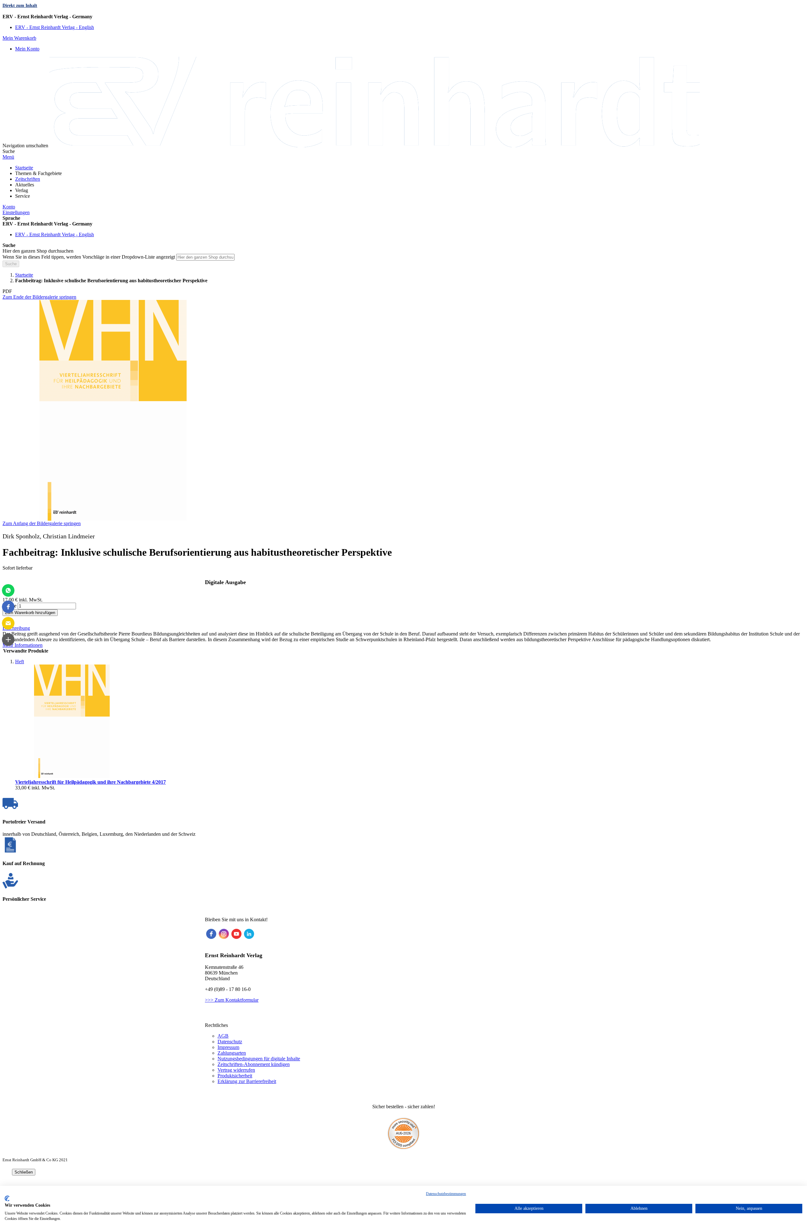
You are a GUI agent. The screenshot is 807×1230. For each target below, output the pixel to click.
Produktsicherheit (235, 1075)
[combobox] (205, 257)
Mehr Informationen (23, 645)
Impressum (228, 1047)
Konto (9, 206)
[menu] (403, 182)
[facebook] (211, 934)
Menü (8, 157)
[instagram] (224, 934)
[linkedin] (249, 934)
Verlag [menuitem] (21, 190)
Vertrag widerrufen (236, 1070)
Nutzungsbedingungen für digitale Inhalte (259, 1058)
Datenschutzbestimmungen (446, 1194)
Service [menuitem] (22, 196)
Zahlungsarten (232, 1053)
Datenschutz (230, 1041)
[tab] (403, 628)
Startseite (24, 275)
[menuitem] (24, 167)
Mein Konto (27, 48)
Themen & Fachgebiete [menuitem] (38, 173)
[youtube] (236, 934)
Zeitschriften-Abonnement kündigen (254, 1064)
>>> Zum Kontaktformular (231, 1000)
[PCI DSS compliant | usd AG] (403, 1147)
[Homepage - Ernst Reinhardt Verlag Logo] (374, 145)
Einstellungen (16, 212)
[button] (403, 17)
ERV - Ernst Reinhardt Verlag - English (54, 27)
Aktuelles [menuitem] (24, 184)
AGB (223, 1036)
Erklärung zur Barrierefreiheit (247, 1081)
